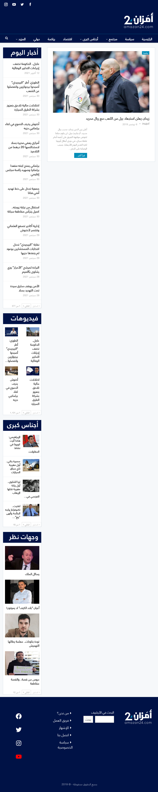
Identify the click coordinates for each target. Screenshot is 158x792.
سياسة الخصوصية (65, 744)
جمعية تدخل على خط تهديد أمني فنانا (23, 190)
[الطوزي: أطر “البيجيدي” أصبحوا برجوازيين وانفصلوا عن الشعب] (11, 331)
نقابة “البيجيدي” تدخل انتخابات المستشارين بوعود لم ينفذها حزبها (23, 248)
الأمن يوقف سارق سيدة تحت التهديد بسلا (24, 288)
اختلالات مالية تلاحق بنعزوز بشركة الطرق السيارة (23, 107)
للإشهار (64, 727)
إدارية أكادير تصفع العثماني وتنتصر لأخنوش (23, 228)
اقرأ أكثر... (80, 155)
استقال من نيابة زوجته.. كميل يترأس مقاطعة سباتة (23, 209)
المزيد (22, 39)
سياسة (129, 39)
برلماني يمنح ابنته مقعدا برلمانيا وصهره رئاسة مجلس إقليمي (22, 170)
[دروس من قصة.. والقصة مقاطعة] (22, 663)
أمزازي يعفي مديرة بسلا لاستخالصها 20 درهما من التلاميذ (23, 147)
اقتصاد (67, 39)
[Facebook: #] (18, 716)
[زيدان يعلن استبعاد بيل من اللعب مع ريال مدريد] (101, 82)
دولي (37, 39)
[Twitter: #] (18, 729)
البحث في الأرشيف (102, 712)
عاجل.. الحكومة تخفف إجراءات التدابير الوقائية (25, 65)
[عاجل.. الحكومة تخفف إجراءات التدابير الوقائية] (32, 331)
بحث (88, 719)
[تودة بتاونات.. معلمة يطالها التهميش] (22, 626)
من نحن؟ (63, 712)
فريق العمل (61, 720)
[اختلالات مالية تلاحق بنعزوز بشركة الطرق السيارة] (32, 370)
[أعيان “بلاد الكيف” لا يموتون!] (22, 592)
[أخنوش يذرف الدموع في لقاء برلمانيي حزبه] (11, 370)
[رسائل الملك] (22, 558)
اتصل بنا (63, 734)
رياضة (51, 39)
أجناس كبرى (90, 39)
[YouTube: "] (18, 756)
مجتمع (113, 39)
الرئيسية (147, 39)
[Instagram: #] (18, 743)
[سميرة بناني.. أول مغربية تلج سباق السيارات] (31, 465)
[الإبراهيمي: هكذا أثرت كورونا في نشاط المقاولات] (31, 441)
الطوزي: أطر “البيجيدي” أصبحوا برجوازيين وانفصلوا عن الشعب (23, 86)
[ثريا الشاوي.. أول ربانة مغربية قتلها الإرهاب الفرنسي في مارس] (31, 486)
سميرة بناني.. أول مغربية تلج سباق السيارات (13, 466)
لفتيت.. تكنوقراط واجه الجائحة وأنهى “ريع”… (12, 511)
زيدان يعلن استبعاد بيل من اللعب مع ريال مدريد (117, 118)
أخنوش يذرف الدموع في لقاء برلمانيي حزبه (22, 126)
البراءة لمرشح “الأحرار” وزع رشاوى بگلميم (23, 269)
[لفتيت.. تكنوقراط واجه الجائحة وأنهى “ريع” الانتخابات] (31, 510)
